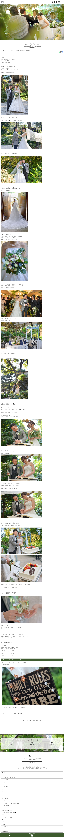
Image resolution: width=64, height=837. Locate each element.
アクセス (3, 807)
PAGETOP (63, 831)
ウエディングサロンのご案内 (7, 817)
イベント (3, 800)
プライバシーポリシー (6, 826)
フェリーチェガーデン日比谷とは (8, 775)
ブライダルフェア (5, 782)
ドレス (3, 793)
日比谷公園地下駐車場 (10, 648)
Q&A (3, 819)
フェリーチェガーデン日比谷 (32, 756)
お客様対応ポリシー (6, 831)
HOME (3, 772)
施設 (2, 784)
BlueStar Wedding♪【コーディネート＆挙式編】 (14, 663)
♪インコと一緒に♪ (57, 716)
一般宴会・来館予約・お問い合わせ (9, 812)
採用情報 (3, 824)
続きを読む (22, 707)
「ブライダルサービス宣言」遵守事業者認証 (10, 803)
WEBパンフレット (5, 814)
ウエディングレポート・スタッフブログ (9, 796)
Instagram (41, 768)
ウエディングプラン (5, 779)
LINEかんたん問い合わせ (7, 810)
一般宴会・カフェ (5, 798)
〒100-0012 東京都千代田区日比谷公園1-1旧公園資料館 (32, 761)
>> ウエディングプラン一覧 (6, 637)
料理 (2, 789)
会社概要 (3, 822)
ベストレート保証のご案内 (7, 805)
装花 (2, 791)
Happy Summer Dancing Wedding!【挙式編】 (12, 713)
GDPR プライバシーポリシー (7, 829)
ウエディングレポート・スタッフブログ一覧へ (32, 720)
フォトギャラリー (5, 786)
